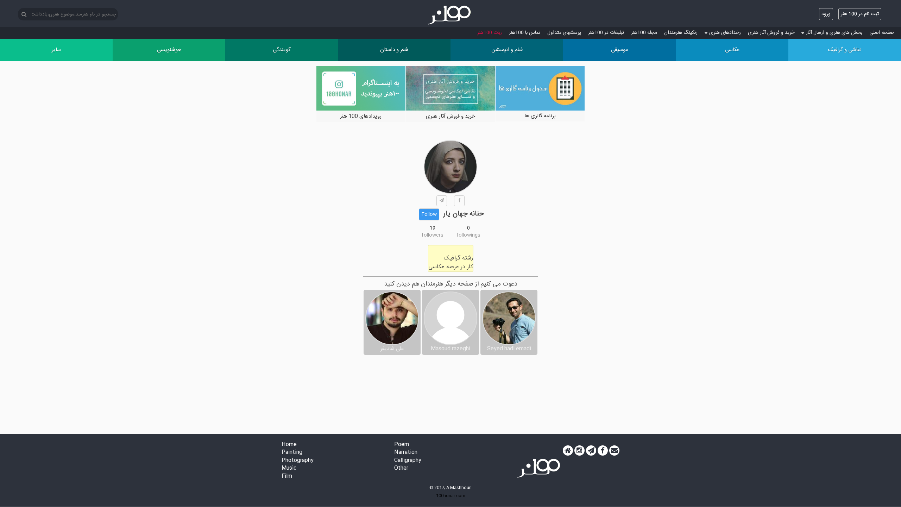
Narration (405, 453)
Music (289, 468)
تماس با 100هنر (524, 33)
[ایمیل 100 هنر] (614, 450)
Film (287, 476)
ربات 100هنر (489, 33)
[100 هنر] (450, 15)
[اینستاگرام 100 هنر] (579, 450)
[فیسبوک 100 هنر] (603, 450)
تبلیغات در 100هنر (606, 33)
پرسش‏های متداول (564, 33)
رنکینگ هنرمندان (681, 33)
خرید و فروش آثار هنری (771, 33)
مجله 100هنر (644, 33)
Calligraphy (407, 461)
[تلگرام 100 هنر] (591, 450)
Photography (298, 461)
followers (432, 235)
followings (468, 235)
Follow (429, 214)
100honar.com (450, 496)
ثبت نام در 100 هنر (860, 14)
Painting (292, 453)
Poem (401, 445)
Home (289, 445)
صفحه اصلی (881, 33)
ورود (826, 14)
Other (401, 468)
